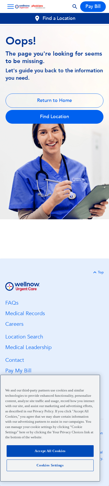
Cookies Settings (50, 465)
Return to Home (54, 100)
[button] (9, 6)
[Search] (75, 6)
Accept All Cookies (50, 451)
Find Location (54, 116)
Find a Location (59, 18)
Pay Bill (93, 6)
